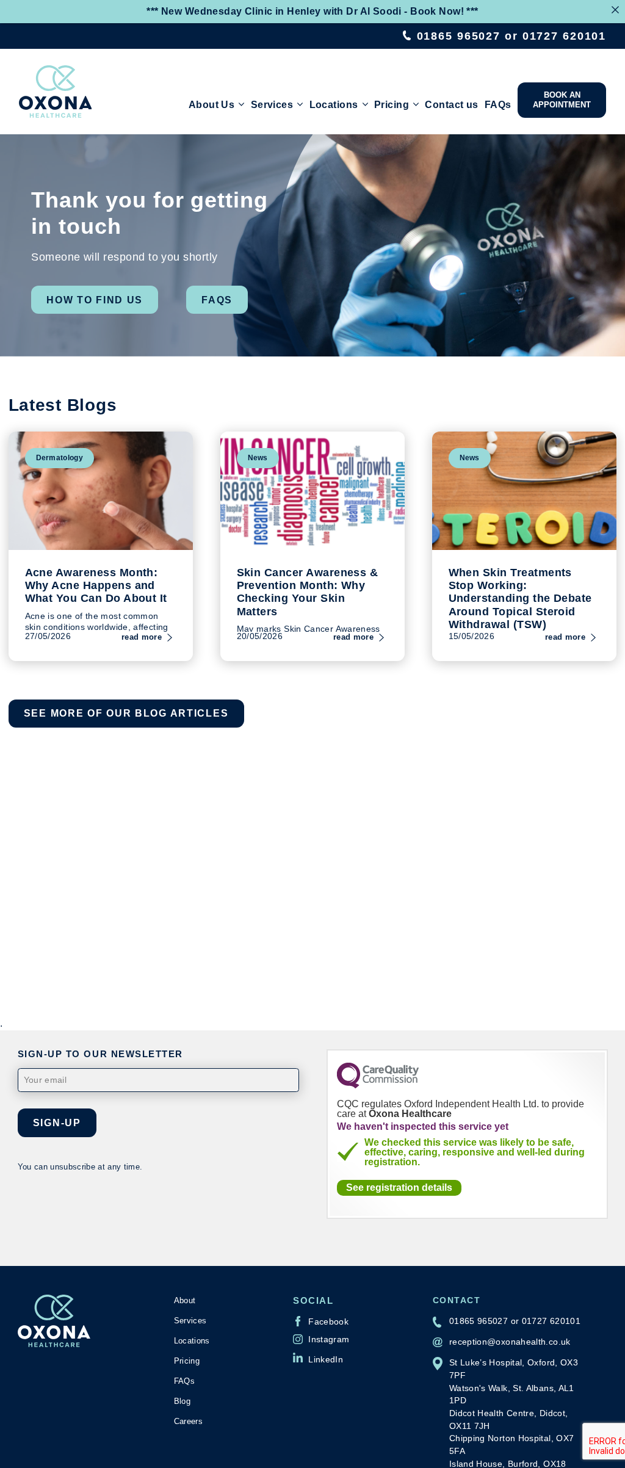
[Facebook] (321, 1321)
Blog (182, 1401)
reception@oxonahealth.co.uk (510, 1342)
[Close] (615, 10)
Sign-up (57, 1122)
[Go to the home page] (55, 91)
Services (272, 104)
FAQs (498, 104)
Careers (188, 1421)
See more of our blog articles (126, 712)
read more (141, 637)
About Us (211, 104)
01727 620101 (564, 36)
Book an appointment (562, 99)
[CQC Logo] (378, 1085)
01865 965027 (459, 36)
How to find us (94, 299)
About (185, 1300)
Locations (333, 104)
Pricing (391, 104)
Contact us (451, 104)
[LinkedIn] (318, 1357)
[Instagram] (321, 1339)
